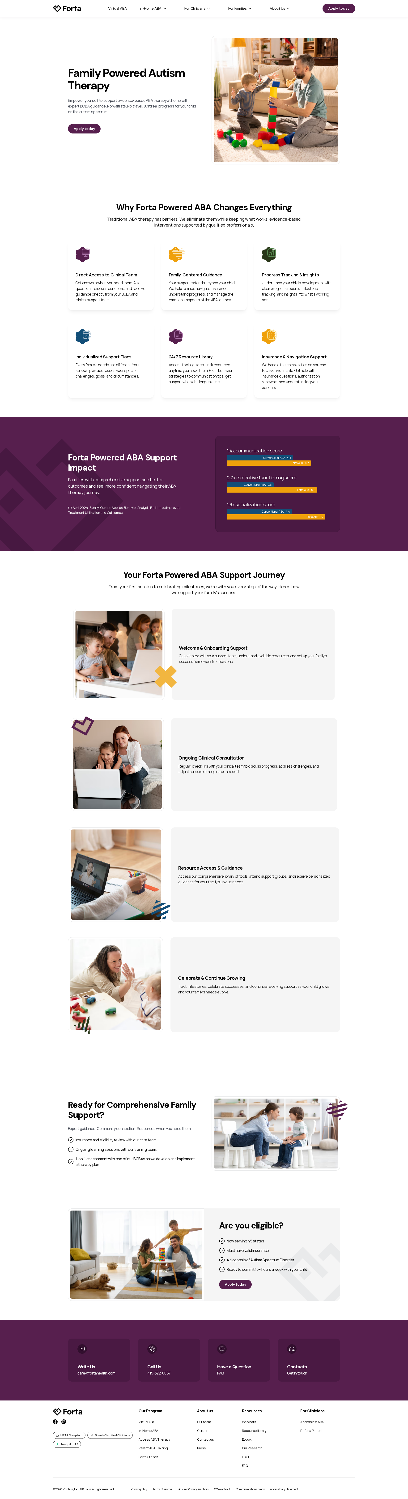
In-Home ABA (151, 8)
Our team (204, 1422)
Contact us (205, 1439)
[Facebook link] (55, 1421)
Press (201, 1448)
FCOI (245, 1457)
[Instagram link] (63, 1421)
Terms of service (162, 1489)
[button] (153, 8)
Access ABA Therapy (154, 1439)
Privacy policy (139, 1489)
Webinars (249, 1422)
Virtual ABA (117, 8)
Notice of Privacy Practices (193, 1489)
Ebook (246, 1439)
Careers (203, 1430)
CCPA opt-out (222, 1489)
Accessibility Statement (284, 1489)
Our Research (252, 1448)
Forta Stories (148, 1457)
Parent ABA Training (153, 1448)
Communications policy (250, 1489)
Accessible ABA (312, 1422)
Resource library (254, 1430)
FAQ (245, 1465)
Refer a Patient (311, 1430)
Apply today (338, 8)
